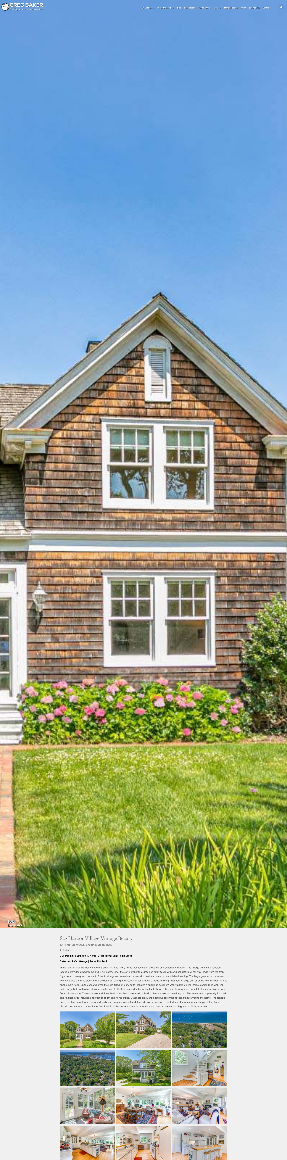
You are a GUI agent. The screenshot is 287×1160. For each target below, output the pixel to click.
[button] (281, 6)
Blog (179, 8)
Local (216, 8)
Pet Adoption (189, 8)
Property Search (164, 8)
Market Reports (231, 8)
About (243, 8)
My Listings (146, 8)
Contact (266, 8)
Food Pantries (204, 8)
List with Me (254, 8)
